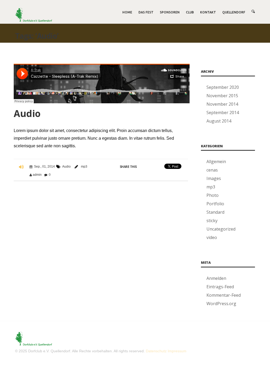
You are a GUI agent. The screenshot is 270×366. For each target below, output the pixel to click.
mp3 (84, 166)
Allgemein (216, 161)
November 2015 (222, 96)
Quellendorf (233, 12)
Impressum (177, 351)
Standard (215, 212)
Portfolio (215, 204)
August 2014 (218, 121)
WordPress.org (221, 303)
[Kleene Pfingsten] (33, 15)
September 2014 (222, 112)
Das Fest (145, 12)
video (211, 237)
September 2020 (222, 87)
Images (213, 178)
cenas (212, 170)
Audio (27, 113)
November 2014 (222, 104)
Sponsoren (170, 12)
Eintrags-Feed (220, 287)
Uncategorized (220, 229)
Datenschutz (156, 351)
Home (127, 12)
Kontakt (208, 12)
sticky (212, 220)
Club (190, 12)
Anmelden (216, 278)
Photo (212, 195)
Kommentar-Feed (223, 295)
